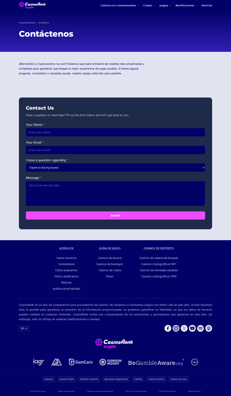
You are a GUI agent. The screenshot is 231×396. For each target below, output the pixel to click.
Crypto (147, 5)
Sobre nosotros (66, 258)
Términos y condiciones (136, 391)
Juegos (164, 5)
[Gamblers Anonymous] (56, 362)
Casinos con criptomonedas (118, 5)
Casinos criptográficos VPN (158, 276)
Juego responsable (66, 391)
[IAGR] (38, 362)
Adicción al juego (37, 391)
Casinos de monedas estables (159, 270)
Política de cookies (167, 391)
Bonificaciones (185, 5)
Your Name (35, 124)
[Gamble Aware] (156, 362)
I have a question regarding (47, 160)
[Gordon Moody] (110, 362)
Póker (110, 276)
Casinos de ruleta (110, 270)
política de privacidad (66, 288)
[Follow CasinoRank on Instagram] (176, 328)
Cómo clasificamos (66, 276)
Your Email (35, 142)
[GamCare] (81, 362)
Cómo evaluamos (66, 270)
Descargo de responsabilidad (100, 391)
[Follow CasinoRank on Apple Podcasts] (208, 328)
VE (22, 328)
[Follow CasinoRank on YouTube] (192, 328)
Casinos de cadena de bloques (158, 258)
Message (34, 178)
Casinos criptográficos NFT (159, 264)
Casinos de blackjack (109, 264)
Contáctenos (66, 264)
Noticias (207, 5)
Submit (115, 215)
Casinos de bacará (109, 258)
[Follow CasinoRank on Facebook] (167, 328)
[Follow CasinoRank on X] (184, 328)
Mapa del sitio (194, 391)
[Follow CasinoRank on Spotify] (200, 328)
